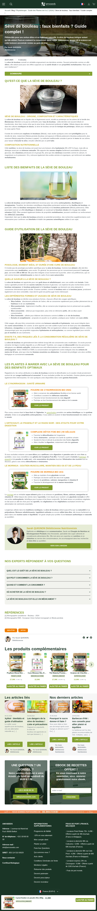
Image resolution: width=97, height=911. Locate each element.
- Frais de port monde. (74, 871)
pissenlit (8, 459)
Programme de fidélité (42, 831)
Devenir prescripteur (42, 878)
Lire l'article (13, 744)
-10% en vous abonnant (43, 835)
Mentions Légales (41, 865)
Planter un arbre (40, 844)
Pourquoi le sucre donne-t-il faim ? (59, 720)
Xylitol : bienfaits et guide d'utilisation (14, 720)
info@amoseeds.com (26, 797)
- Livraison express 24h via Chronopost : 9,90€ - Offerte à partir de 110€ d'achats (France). (79, 863)
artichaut (82, 457)
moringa (10, 494)
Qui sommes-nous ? (42, 852)
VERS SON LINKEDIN (58, 546)
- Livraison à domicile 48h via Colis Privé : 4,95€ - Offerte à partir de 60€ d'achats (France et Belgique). (80, 853)
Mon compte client (41, 840)
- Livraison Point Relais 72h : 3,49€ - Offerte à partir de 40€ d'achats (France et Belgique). (79, 834)
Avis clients (38, 856)
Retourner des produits (43, 869)
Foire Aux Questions (42, 848)
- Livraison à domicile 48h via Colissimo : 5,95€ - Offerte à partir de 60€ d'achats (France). (80, 844)
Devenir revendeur (41, 882)
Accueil (7, 10)
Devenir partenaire (41, 873)
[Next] (91, 665)
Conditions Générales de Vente (46, 861)
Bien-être (11, 630)
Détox (23, 630)
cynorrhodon (51, 412)
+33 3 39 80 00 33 (26, 790)
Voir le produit (41, 405)
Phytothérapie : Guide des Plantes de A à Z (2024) (35, 10)
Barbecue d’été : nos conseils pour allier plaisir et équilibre (81, 722)
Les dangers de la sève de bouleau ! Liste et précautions (37, 721)
